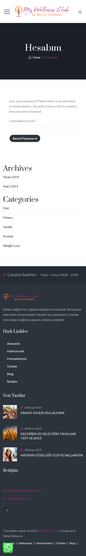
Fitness (8, 217)
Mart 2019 (10, 186)
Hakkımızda (15, 351)
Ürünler (12, 366)
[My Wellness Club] (43, 11)
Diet (6, 208)
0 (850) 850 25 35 (19, 498)
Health (7, 227)
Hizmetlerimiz (17, 358)
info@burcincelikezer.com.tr (25, 490)
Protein (8, 236)
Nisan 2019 (11, 177)
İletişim (12, 381)
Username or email (22, 121)
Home (35, 57)
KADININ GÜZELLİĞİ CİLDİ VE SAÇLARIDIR (52, 455)
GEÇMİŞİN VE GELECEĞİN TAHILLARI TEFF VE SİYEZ (48, 436)
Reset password (25, 138)
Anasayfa (13, 343)
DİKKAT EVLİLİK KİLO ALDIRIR (42, 413)
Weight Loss (11, 245)
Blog (10, 374)
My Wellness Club (48, 530)
